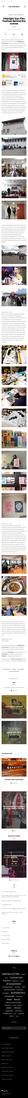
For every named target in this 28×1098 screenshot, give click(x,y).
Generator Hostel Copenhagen (14, 779)
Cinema (14, 669)
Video (12, 1016)
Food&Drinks (14, 984)
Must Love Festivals (18, 14)
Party (9, 1008)
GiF (24, 987)
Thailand (19, 803)
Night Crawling (18, 1005)
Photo (18, 1008)
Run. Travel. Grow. (7, 1048)
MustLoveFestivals (14, 671)
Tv (15, 1013)
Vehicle (21, 1013)
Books (6, 977)
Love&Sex (10, 996)
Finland (11, 14)
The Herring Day (6, 904)
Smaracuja (5, 1063)
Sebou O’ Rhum (6, 1055)
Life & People (6, 927)
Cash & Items (5, 943)
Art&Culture (7, 669)
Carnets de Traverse (8, 1052)
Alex (14, 682)
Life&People (21, 669)
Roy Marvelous (6, 1044)
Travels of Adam (7, 1079)
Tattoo (19, 1011)
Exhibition (15, 981)
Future (18, 987)
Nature (8, 1005)
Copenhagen (10, 852)
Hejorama (13, 803)
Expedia (4, 656)
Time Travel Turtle (7, 1071)
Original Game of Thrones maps (11, 900)
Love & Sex (5, 931)
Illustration (10, 989)
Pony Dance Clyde (7, 1059)
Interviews (20, 989)
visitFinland (10, 652)
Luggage (19, 996)
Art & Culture (6, 935)
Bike (23, 974)
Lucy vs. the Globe (7, 1075)
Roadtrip (9, 1011)
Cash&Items (16, 978)
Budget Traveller (7, 1067)
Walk (17, 1016)
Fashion (22, 980)
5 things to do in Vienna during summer (14, 908)
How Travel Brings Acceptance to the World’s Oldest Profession (13, 896)
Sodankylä (4, 654)
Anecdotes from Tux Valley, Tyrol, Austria (12, 913)
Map (10, 999)
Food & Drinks (6, 939)
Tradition (8, 1013)
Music (18, 999)
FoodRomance (8, 987)
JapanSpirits (6, 993)
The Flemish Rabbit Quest (9, 891)
